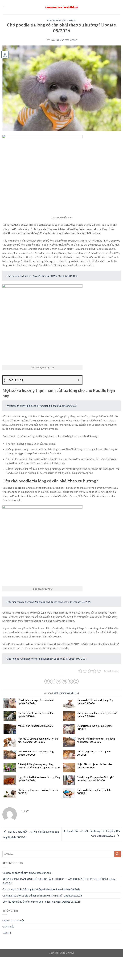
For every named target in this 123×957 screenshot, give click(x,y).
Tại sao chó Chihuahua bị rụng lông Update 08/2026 (95, 702)
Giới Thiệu (8, 926)
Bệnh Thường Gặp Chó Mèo (61, 20)
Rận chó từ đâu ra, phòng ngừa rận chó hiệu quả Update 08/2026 (38, 740)
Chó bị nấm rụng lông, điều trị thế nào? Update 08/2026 (97, 714)
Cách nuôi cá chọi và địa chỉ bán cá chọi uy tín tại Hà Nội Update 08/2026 (42, 895)
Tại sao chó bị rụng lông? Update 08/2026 (94, 791)
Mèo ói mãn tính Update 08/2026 (35, 725)
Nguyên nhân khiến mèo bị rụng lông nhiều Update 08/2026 (96, 740)
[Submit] (117, 854)
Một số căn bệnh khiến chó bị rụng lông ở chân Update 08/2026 (42, 405)
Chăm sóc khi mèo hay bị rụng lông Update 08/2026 (36, 753)
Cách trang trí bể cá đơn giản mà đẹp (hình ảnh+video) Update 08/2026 (41, 889)
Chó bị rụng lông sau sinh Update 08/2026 (94, 753)
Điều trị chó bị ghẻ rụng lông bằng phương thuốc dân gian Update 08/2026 (39, 766)
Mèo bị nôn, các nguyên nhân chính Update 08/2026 (36, 702)
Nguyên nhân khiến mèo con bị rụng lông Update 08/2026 (39, 779)
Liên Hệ (6, 932)
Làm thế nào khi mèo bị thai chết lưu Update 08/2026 (36, 714)
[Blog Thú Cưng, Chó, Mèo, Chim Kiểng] (61, 7)
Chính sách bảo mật (13, 920)
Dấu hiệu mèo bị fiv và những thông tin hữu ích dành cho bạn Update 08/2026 (49, 601)
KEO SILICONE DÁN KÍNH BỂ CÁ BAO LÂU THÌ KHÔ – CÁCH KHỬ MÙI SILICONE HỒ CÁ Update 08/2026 (58, 881)
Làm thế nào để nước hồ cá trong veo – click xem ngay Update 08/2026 (41, 901)
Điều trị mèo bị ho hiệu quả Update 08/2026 (95, 727)
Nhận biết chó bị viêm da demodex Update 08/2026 (94, 766)
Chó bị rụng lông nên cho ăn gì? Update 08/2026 (38, 791)
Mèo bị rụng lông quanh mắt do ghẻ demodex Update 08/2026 (95, 779)
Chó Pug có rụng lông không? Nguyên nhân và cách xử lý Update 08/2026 (47, 658)
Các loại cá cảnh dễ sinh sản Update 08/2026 (27, 872)
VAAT (74, 40)
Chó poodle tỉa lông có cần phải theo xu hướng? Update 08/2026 (42, 275)
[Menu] (4, 7)
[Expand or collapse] (79, 380)
